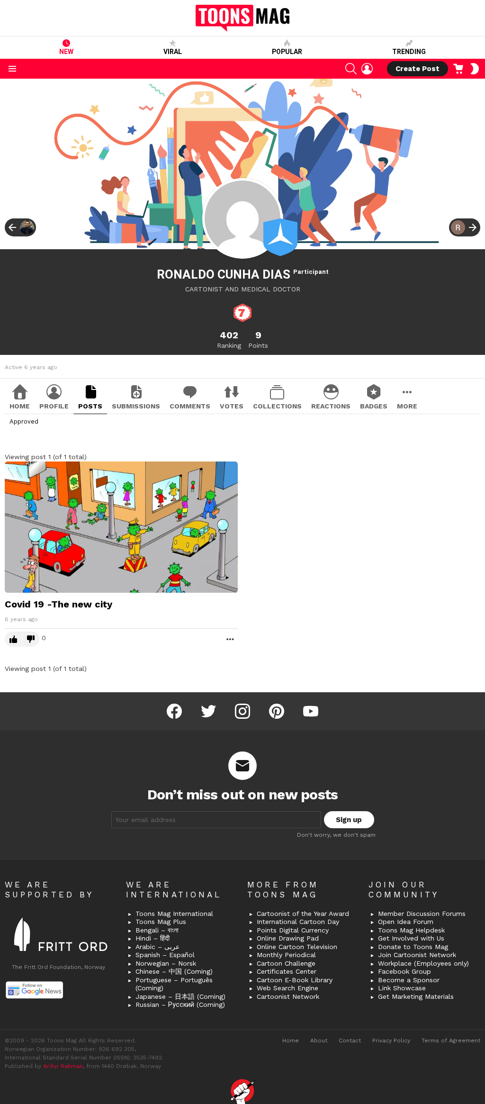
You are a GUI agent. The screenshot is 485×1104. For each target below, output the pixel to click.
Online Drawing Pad (288, 938)
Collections (277, 406)
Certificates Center (286, 971)
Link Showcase (402, 988)
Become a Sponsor (409, 980)
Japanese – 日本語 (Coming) (180, 996)
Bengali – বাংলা (157, 930)
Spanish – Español (165, 955)
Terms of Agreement (451, 1040)
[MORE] (230, 639)
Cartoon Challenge (286, 963)
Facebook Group (404, 971)
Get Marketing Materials (416, 996)
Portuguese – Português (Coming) (174, 984)
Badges (373, 406)
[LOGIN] (367, 68)
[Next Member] (464, 227)
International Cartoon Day (298, 921)
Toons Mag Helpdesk (411, 930)
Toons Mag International (174, 913)
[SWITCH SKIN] (474, 68)
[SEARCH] (351, 68)
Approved (23, 421)
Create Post (417, 68)
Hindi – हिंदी (152, 938)
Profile (54, 406)
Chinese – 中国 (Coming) (174, 971)
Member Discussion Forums (422, 913)
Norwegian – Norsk (165, 963)
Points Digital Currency (293, 930)
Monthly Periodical (286, 955)
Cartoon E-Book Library (294, 980)
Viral (172, 51)
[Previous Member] (20, 227)
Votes (231, 406)
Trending (409, 51)
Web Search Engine (287, 988)
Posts (90, 406)
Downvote (30, 639)
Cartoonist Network (288, 996)
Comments (190, 406)
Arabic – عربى (157, 946)
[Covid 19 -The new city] (121, 527)
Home (19, 406)
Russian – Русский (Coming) (180, 1004)
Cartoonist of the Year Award (303, 913)
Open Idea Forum (405, 921)
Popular (287, 51)
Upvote (13, 639)
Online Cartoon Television (297, 946)
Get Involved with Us (411, 938)
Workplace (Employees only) (423, 963)
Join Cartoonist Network (417, 955)
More (407, 406)
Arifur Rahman (63, 1066)
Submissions (136, 406)
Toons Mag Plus (160, 921)
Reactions (330, 406)
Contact (350, 1040)
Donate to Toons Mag (413, 946)
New (66, 51)
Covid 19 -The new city (58, 604)
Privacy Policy (391, 1040)
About (318, 1040)
